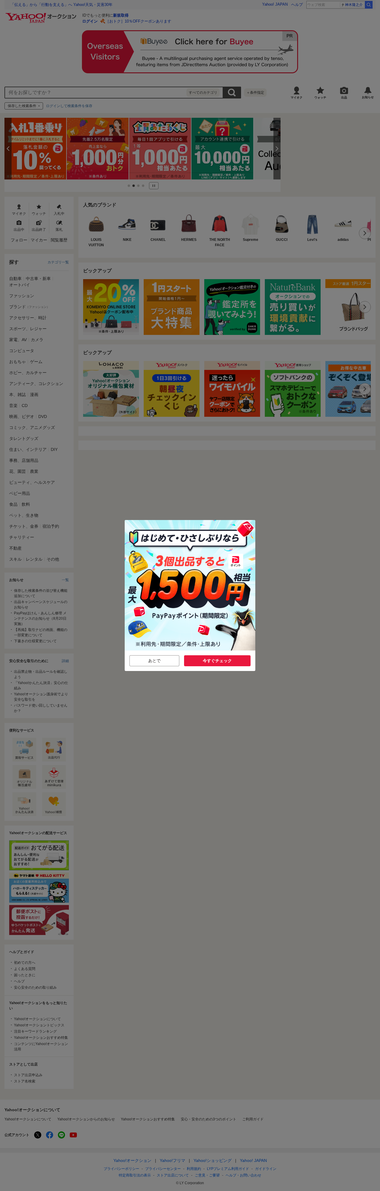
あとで (154, 660)
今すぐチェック (217, 660)
